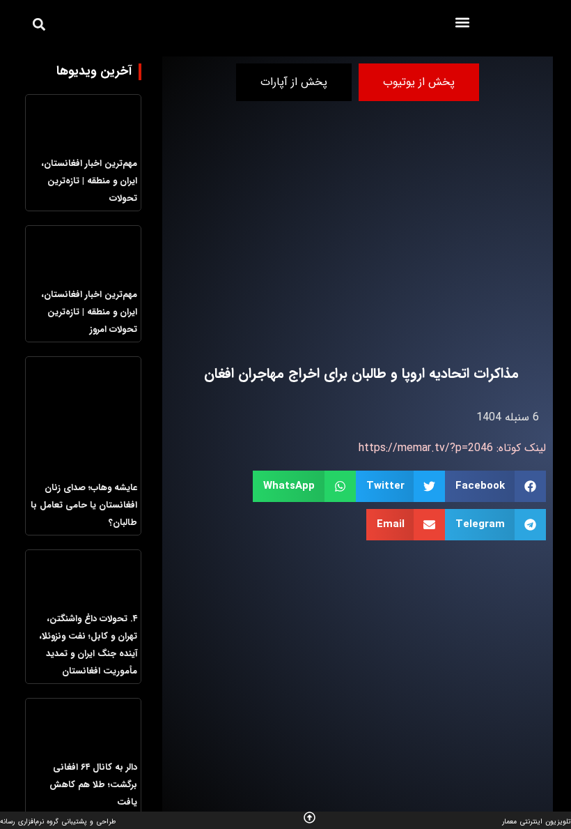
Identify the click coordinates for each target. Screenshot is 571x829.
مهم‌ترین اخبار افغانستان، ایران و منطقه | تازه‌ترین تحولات (89, 181)
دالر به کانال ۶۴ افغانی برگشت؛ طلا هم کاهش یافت (93, 784)
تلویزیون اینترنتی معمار (536, 821)
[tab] (419, 82)
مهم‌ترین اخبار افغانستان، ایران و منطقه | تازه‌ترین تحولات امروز (89, 312)
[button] (462, 21)
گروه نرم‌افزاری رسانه (29, 821)
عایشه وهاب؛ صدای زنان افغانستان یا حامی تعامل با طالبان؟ (84, 505)
